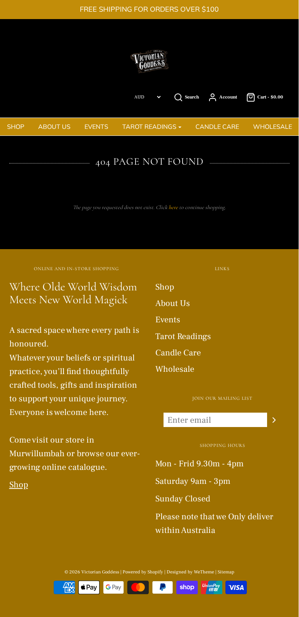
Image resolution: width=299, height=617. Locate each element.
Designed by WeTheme (191, 572)
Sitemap (226, 572)
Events (96, 126)
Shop (15, 126)
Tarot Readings (183, 336)
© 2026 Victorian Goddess (92, 572)
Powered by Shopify (143, 572)
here (173, 207)
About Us (54, 126)
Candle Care (217, 126)
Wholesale (272, 126)
